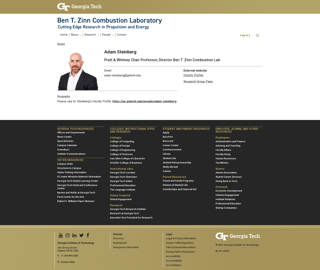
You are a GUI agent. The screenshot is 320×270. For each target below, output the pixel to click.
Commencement (172, 149)
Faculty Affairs (223, 150)
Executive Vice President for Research (131, 217)
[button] (257, 35)
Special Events (65, 141)
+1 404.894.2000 (69, 255)
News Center (64, 136)
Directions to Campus (69, 168)
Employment (120, 242)
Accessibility (173, 256)
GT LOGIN (224, 251)
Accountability (174, 260)
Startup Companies (226, 207)
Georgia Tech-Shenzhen (123, 176)
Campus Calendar (67, 145)
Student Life (169, 158)
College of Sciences (121, 154)
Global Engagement (120, 199)
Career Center (171, 145)
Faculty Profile (193, 75)
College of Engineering (122, 150)
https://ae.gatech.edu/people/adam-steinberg (144, 101)
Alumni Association (226, 172)
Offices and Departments (71, 132)
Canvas (167, 171)
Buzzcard (168, 141)
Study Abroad (170, 166)
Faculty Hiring (223, 154)
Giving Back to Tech (226, 181)
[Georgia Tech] (80, 7)
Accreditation (173, 265)
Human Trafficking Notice (180, 242)
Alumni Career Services (229, 176)
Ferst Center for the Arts (70, 196)
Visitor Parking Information (71, 172)
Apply (166, 132)
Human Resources (226, 158)
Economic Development (229, 190)
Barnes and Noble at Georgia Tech (76, 192)
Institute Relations (225, 199)
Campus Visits (65, 163)
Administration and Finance (230, 141)
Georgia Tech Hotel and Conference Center (77, 187)
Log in (244, 35)
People (106, 35)
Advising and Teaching (228, 145)
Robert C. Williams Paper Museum (75, 201)
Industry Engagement (227, 195)
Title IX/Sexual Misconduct (180, 247)
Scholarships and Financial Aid (179, 189)
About (75, 35)
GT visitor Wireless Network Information (79, 176)
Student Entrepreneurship (177, 162)
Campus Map (67, 262)
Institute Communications (71, 153)
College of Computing (122, 141)
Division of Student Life (175, 185)
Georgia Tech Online (121, 181)
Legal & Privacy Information (181, 238)
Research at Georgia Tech (124, 213)
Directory (118, 238)
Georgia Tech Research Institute (128, 209)
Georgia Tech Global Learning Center (77, 181)
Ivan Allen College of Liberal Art (127, 158)
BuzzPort (168, 136)
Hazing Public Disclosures (180, 251)
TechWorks (222, 162)
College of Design (120, 145)
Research (91, 35)
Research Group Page (198, 81)
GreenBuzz (63, 149)
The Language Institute (122, 189)
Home (64, 35)
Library (166, 153)
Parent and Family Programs (178, 180)
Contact (121, 35)
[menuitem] (64, 35)
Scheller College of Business (126, 162)
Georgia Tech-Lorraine (122, 172)
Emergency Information (126, 247)
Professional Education (122, 185)
